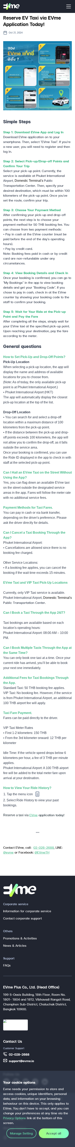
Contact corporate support (22, 918)
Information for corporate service (27, 911)
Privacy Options (14, 1118)
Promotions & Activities (20, 938)
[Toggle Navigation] (68, 6)
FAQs (7, 965)
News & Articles (14, 945)
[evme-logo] (11, 6)
